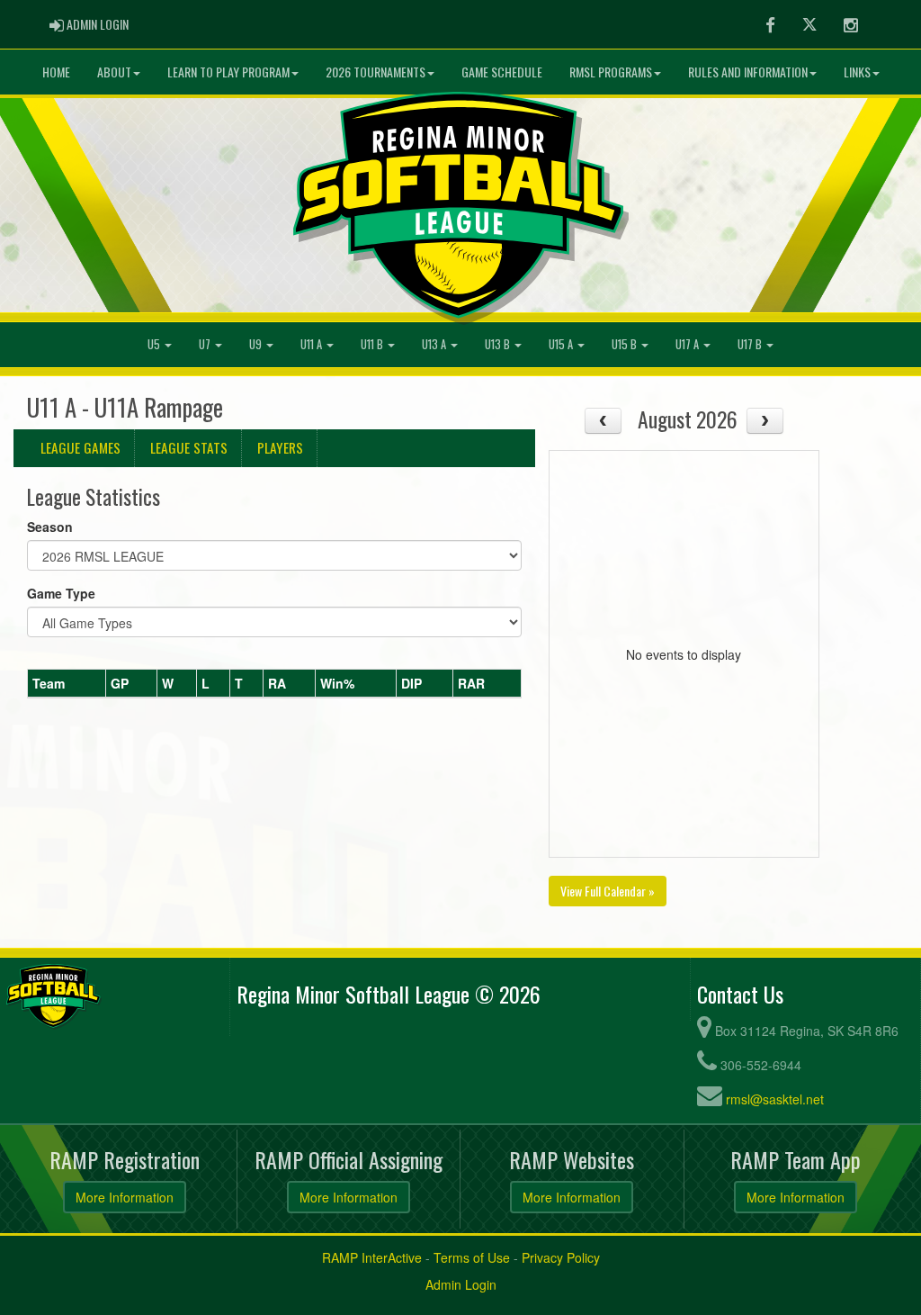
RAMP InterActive (372, 1257)
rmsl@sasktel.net (775, 1099)
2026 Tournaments (375, 71)
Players (280, 447)
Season (50, 527)
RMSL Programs (610, 71)
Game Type (61, 593)
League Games (80, 447)
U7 (206, 344)
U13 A (435, 344)
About (114, 71)
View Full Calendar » (607, 890)
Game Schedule (501, 71)
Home (56, 71)
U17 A (688, 344)
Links (857, 71)
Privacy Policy (561, 1257)
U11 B (373, 344)
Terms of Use (472, 1257)
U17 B (751, 344)
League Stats (189, 447)
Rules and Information (748, 71)
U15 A (562, 344)
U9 (256, 344)
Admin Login (460, 1284)
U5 (155, 344)
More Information (125, 1197)
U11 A (312, 344)
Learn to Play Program (228, 71)
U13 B (499, 344)
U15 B (625, 344)
